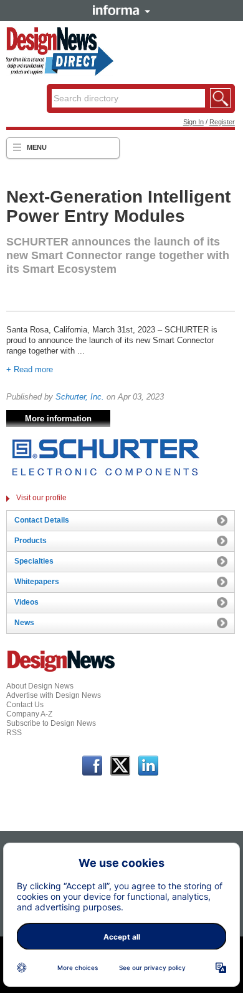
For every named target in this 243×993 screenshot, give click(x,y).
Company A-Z (29, 714)
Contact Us (25, 704)
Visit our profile (41, 497)
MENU (37, 147)
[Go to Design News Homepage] (61, 670)
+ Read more (29, 369)
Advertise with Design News (53, 695)
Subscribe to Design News (51, 723)
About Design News (40, 686)
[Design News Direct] (59, 73)
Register (222, 122)
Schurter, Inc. (79, 396)
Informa (121, 10)
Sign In (193, 122)
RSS (14, 732)
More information (58, 418)
